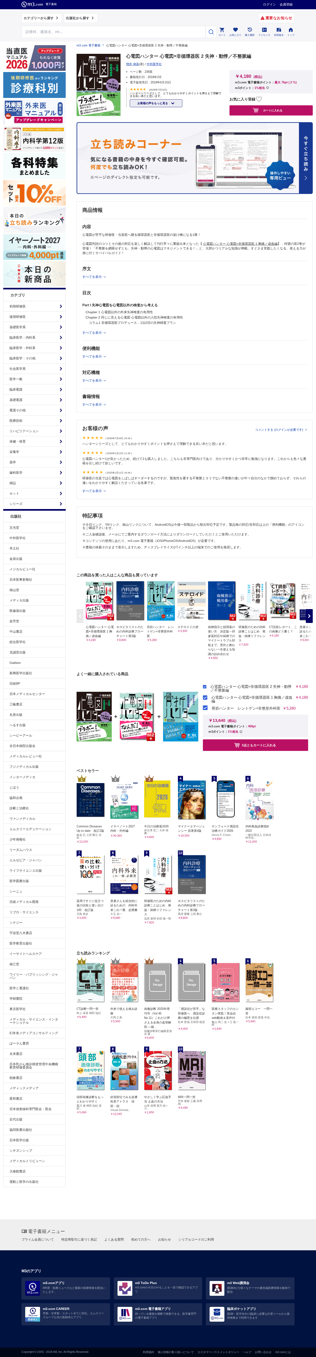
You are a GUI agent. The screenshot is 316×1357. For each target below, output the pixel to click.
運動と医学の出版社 (24, 1182)
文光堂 (14, 527)
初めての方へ (141, 1239)
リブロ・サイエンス (24, 912)
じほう (14, 787)
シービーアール (20, 735)
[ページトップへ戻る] (303, 1349)
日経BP (14, 683)
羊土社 (14, 548)
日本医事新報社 (20, 579)
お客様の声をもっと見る (153, 103)
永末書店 (15, 1054)
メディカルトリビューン (27, 1161)
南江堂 (14, 964)
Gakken (15, 663)
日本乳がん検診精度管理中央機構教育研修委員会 (33, 1065)
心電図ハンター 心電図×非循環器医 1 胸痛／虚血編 (251, 699)
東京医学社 (17, 1009)
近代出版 (15, 1119)
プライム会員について (38, 1239)
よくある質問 (114, 1239)
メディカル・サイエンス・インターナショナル (33, 1020)
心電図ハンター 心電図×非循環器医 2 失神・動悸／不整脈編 (251, 688)
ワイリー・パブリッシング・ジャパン (33, 976)
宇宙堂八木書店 (20, 933)
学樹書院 (15, 998)
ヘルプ (247, 1352)
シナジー (15, 922)
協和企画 (15, 798)
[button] (309, 616)
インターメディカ (22, 777)
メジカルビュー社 (22, 569)
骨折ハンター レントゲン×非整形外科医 (246, 708)
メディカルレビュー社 (25, 756)
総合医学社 (17, 642)
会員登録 (286, 4)
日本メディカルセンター (27, 694)
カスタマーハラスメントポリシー (218, 1352)
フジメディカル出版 (24, 766)
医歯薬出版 (17, 611)
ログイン (269, 4)
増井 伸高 (132, 64)
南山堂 (14, 590)
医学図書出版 (19, 881)
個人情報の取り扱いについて (176, 1352)
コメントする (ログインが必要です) (279, 429)
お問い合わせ (263, 1352)
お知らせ (164, 1239)
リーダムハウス (20, 850)
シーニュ (15, 891)
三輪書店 (15, 704)
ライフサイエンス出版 (25, 870)
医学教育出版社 (20, 943)
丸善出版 (15, 714)
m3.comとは (283, 1352)
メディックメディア (24, 1088)
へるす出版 (17, 725)
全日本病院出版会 (22, 746)
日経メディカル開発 (24, 902)
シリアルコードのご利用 (196, 1239)
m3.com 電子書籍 (88, 45)
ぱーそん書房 (19, 1043)
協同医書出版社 (20, 1130)
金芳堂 (14, 621)
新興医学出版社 (20, 673)
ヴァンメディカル (22, 818)
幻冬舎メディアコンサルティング (33, 1033)
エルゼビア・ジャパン (25, 860)
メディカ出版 (19, 600)
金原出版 (15, 559)
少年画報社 (17, 839)
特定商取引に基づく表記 (79, 1239)
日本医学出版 (19, 1140)
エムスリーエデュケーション (30, 829)
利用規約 (148, 1352)
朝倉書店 (15, 1078)
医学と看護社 (19, 988)
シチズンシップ (20, 1150)
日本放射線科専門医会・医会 (30, 1109)
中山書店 (15, 631)
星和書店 (15, 1098)
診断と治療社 (19, 808)
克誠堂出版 (17, 652)
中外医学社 (17, 538)
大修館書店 (17, 1171)
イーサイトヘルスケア (25, 954)
